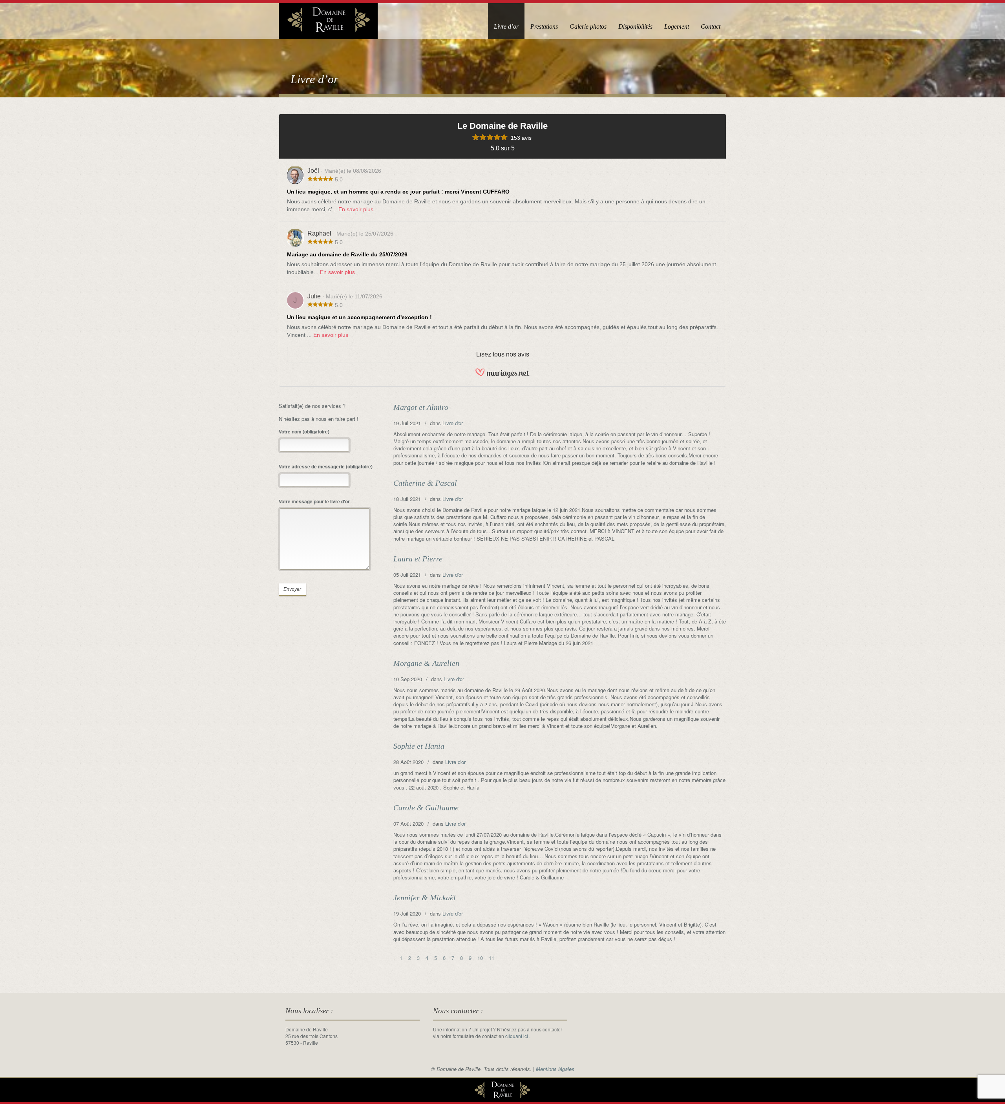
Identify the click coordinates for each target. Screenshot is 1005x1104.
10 (480, 957)
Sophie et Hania (418, 746)
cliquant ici (517, 1036)
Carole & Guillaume (426, 807)
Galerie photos (588, 26)
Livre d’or (506, 26)
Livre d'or (452, 423)
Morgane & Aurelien (426, 663)
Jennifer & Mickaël (424, 897)
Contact (710, 26)
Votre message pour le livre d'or (314, 501)
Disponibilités (635, 26)
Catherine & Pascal (425, 483)
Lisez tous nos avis (502, 354)
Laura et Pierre (417, 558)
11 (491, 957)
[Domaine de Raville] (328, 17)
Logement (676, 26)
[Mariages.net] (502, 376)
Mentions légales (555, 1069)
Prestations (544, 26)
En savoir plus (355, 209)
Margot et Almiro (420, 407)
